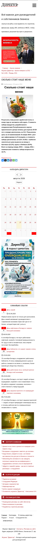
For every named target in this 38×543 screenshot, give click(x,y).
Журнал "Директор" (8, 537)
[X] (5, 160)
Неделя (19, 182)
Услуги (11, 517)
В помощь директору (25, 515)
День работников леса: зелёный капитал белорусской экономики (20, 371)
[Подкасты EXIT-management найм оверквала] (17, 268)
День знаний (11, 310)
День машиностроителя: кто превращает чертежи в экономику (20, 392)
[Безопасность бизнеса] (17, 50)
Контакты (20, 529)
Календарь (12, 515)
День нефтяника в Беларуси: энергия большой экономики (19, 329)
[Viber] (11, 160)
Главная (4, 515)
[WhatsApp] (13, 160)
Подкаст (4, 517)
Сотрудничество (21, 517)
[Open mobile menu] (34, 5)
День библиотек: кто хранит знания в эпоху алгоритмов (21, 350)
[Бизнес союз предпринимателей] (17, 423)
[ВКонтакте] (2, 160)
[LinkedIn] (8, 160)
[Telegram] (16, 160)
